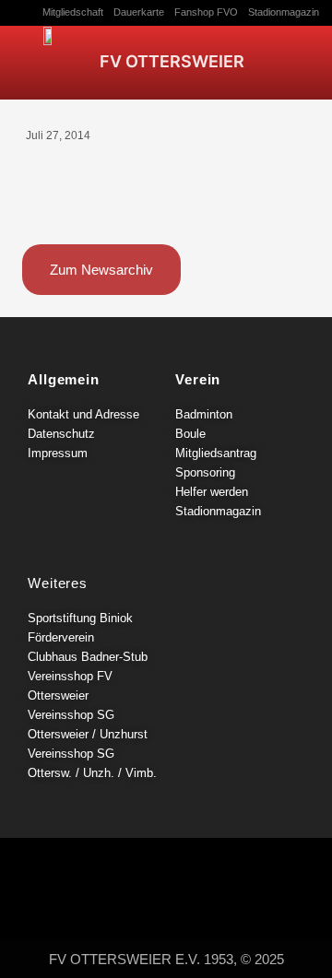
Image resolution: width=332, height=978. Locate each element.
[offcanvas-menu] (304, 54)
